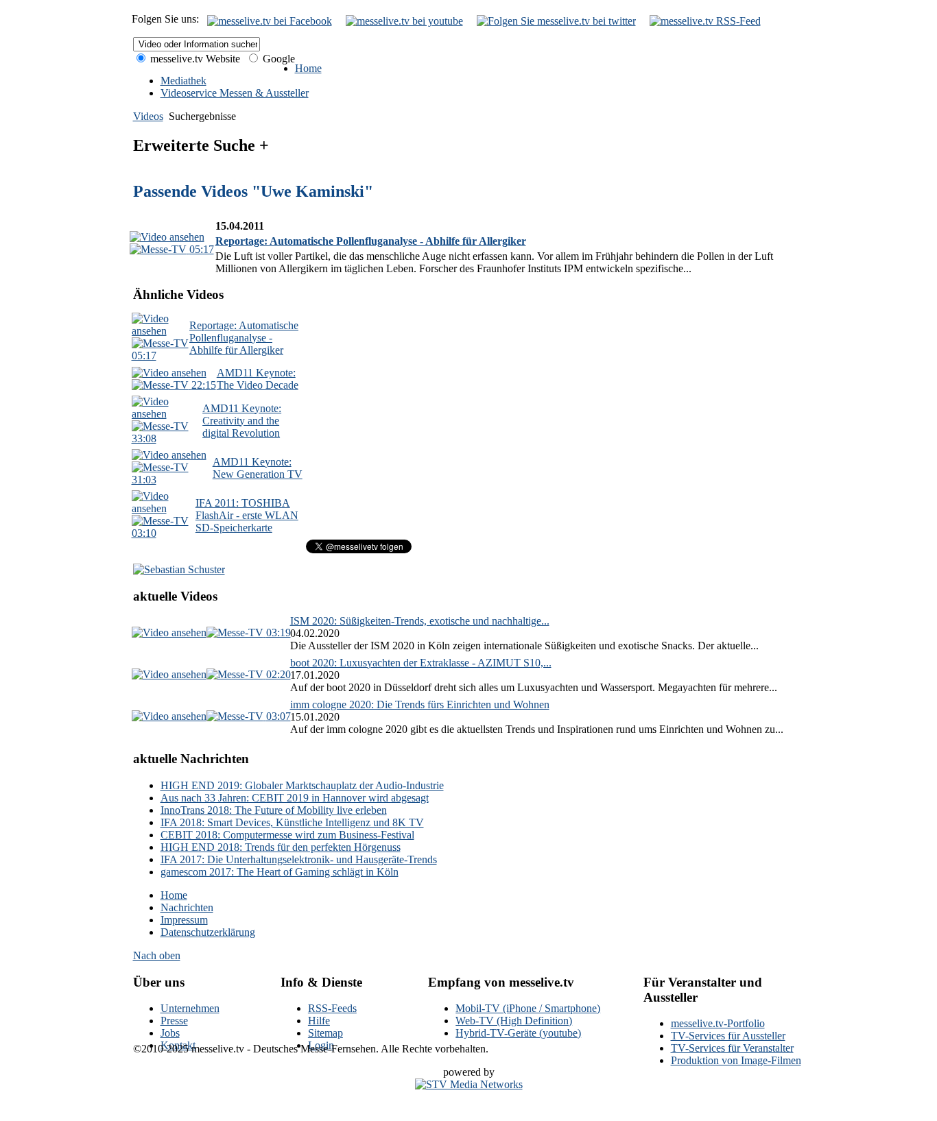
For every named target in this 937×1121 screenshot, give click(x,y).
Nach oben (156, 955)
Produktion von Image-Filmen (736, 1060)
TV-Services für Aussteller (728, 1035)
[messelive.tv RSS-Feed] (705, 21)
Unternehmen (190, 1008)
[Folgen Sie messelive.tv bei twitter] (556, 21)
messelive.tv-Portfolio (718, 1023)
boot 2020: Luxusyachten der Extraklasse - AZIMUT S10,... (420, 662)
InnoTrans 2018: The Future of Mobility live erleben (274, 810)
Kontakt (178, 1045)
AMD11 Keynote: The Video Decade (257, 379)
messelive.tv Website (193, 58)
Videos (148, 116)
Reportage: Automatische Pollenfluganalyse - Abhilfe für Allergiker (370, 241)
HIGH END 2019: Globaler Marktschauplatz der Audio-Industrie (302, 785)
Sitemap (325, 1033)
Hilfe (319, 1020)
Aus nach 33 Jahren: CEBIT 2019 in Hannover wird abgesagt (295, 798)
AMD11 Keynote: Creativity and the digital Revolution (241, 420)
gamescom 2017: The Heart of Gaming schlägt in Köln (280, 872)
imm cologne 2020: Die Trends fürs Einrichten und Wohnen (419, 704)
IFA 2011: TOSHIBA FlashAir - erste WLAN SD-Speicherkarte (246, 515)
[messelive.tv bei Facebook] (269, 21)
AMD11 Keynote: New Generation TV (258, 468)
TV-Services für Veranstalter (732, 1048)
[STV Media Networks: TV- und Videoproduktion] (469, 1084)
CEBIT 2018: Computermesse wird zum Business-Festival (287, 835)
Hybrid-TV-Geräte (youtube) (518, 1033)
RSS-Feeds (332, 1008)
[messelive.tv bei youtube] (404, 21)
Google (277, 58)
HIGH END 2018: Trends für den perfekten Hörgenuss (281, 847)
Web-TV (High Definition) (513, 1020)
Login (321, 1045)
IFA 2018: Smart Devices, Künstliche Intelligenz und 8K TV (292, 822)
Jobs (170, 1033)
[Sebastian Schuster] (179, 569)
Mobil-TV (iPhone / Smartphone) (527, 1008)
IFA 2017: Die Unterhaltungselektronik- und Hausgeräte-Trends (299, 859)
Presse (174, 1020)
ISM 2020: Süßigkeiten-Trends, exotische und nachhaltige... (419, 621)
